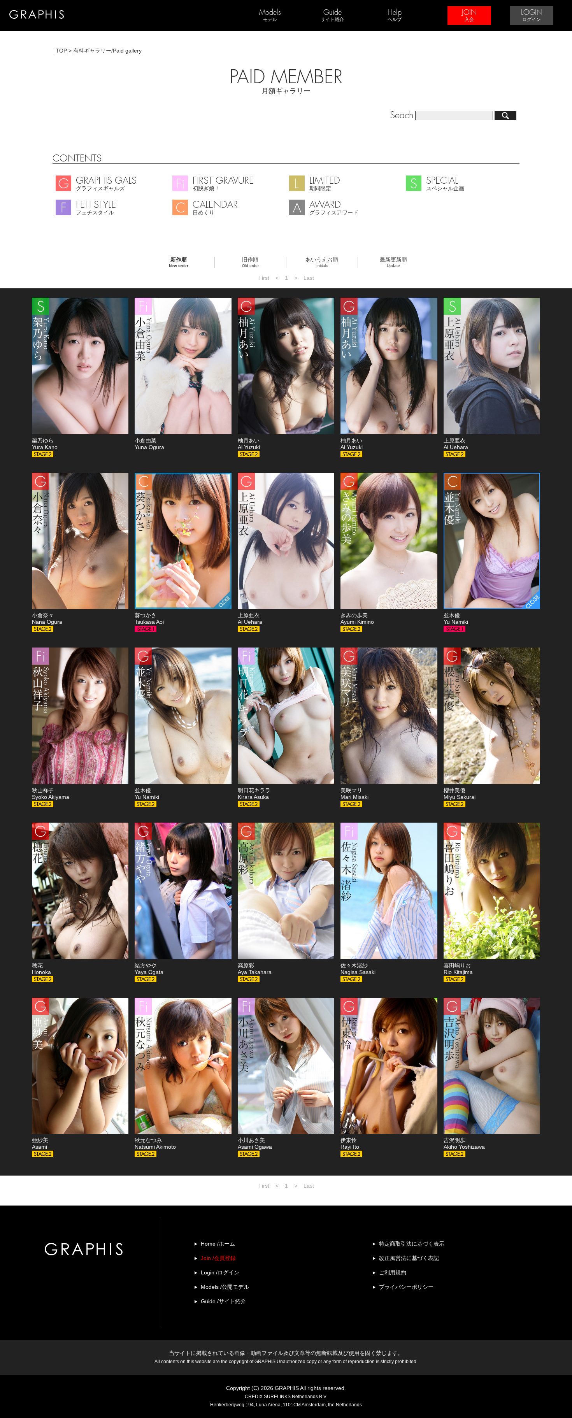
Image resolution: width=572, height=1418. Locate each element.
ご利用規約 (392, 1272)
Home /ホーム (218, 1244)
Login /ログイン (220, 1272)
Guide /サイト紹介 (223, 1301)
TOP (61, 50)
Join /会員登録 (218, 1258)
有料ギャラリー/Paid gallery (107, 50)
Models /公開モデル (225, 1287)
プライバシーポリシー (406, 1287)
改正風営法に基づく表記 (409, 1258)
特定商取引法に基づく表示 (411, 1244)
